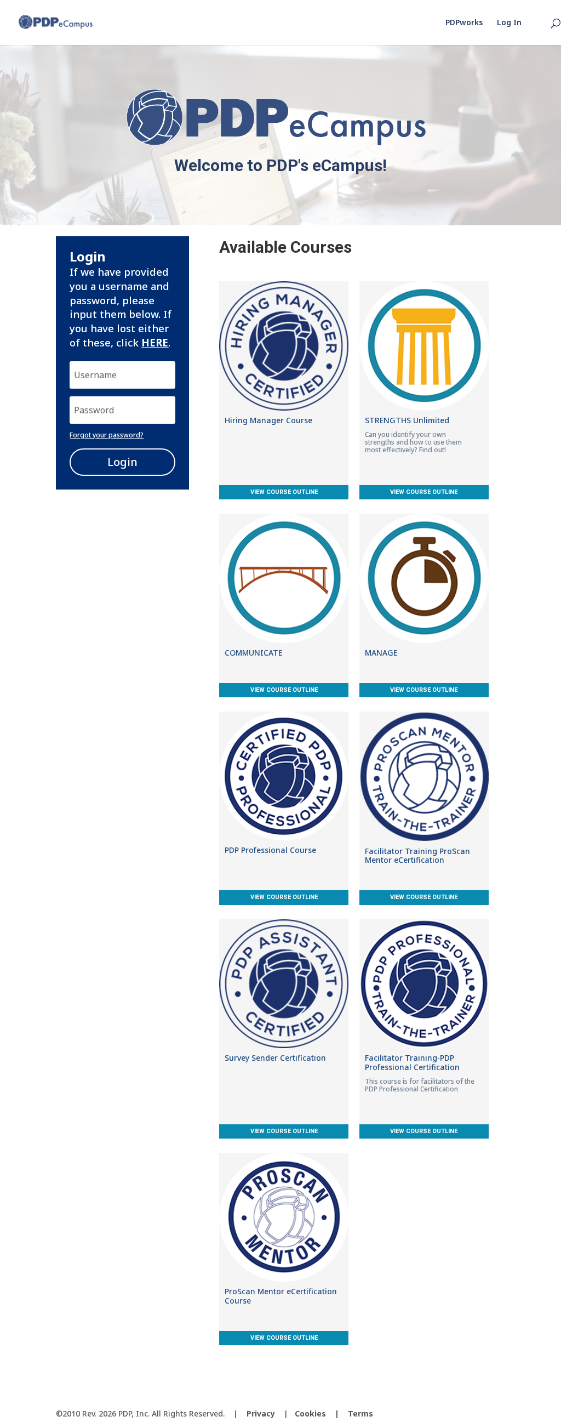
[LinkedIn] (496, 1414)
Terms (360, 1413)
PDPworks (464, 23)
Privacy (261, 1413)
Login (122, 461)
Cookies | (321, 1413)
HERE (154, 342)
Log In (509, 23)
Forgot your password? (107, 435)
